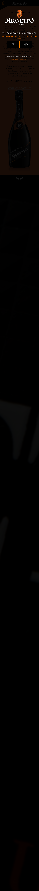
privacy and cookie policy (19, 59)
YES (13, 44)
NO (26, 44)
